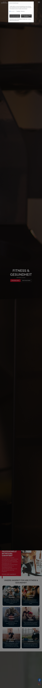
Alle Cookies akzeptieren (14, 15)
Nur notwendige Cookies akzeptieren (26, 16)
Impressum (17, 20)
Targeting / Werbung (20, 11)
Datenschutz (11, 20)
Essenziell (12, 11)
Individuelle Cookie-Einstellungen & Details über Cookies (20, 19)
